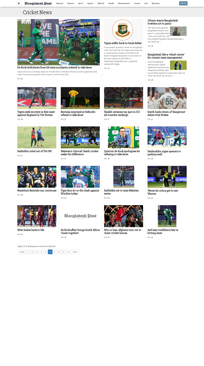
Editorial (101, 3)
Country (137, 3)
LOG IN (183, 3)
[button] (18, 3)
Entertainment (124, 3)
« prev (22, 252)
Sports (80, 3)
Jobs (146, 3)
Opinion (90, 3)
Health (111, 3)
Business (70, 3)
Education (156, 3)
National (59, 3)
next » (75, 252)
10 (68, 252)
